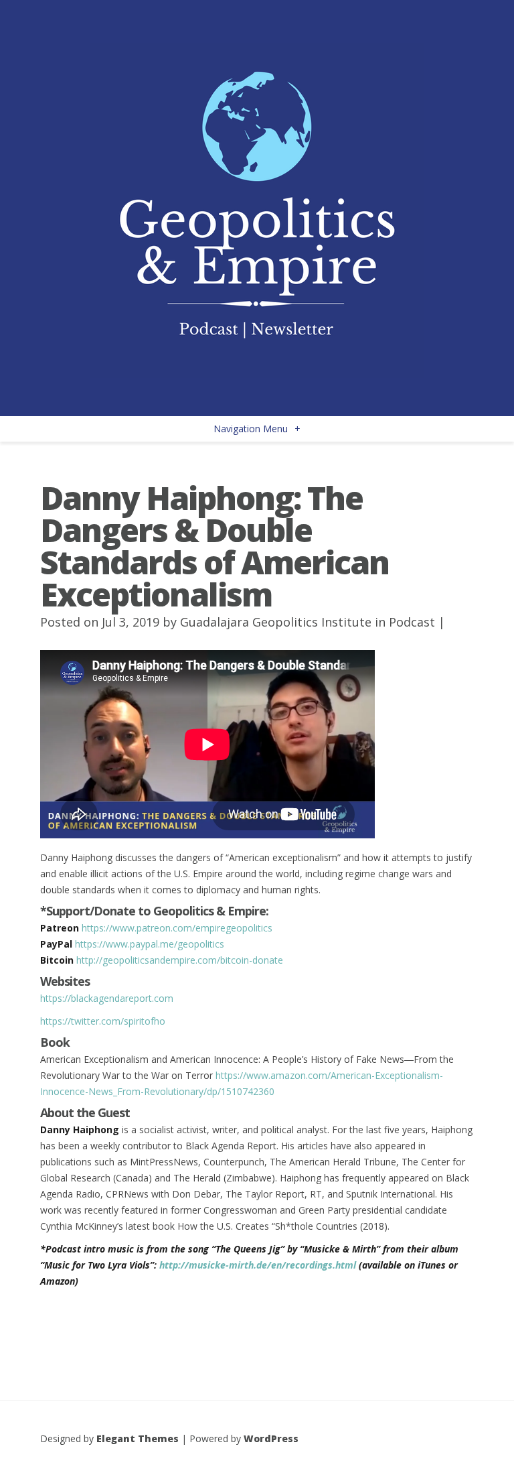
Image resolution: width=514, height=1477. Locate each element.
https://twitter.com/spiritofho (102, 1021)
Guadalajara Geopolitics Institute (275, 622)
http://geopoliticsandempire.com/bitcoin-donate (179, 960)
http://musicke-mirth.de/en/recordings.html (257, 1265)
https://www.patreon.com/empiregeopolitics (177, 927)
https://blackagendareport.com (106, 998)
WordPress (271, 1438)
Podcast (412, 622)
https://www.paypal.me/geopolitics (149, 944)
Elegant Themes (137, 1438)
